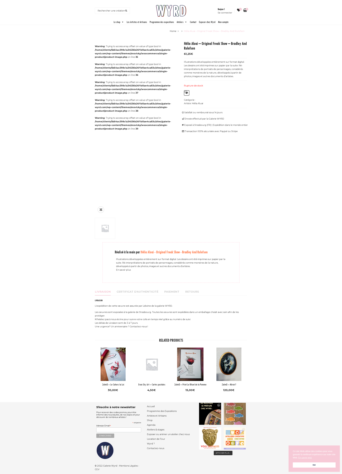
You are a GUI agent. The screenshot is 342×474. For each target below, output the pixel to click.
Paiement (171, 291)
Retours (192, 291)
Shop (150, 420)
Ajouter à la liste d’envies (186, 93)
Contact (193, 22)
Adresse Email (103, 425)
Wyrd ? (151, 443)
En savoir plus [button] (305, 458)
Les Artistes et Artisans (137, 22)
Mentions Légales (128, 466)
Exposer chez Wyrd (207, 22)
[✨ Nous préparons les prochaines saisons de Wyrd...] (210, 414)
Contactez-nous (155, 448)
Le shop (117, 22)
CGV (97, 469)
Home (173, 31)
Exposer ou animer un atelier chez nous (168, 434)
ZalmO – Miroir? (229, 384)
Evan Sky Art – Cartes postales (151, 384)
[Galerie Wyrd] (171, 10)
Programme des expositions (162, 22)
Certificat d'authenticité (137, 291)
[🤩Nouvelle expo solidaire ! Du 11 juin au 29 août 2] (210, 438)
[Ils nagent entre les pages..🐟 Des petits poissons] (235, 414)
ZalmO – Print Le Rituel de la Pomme (190, 384)
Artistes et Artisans (156, 416)
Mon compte (223, 22)
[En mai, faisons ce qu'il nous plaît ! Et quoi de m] (235, 438)
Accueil (151, 406)
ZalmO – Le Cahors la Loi (113, 384)
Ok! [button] (314, 465)
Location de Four (156, 439)
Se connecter (225, 12)
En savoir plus (123, 270)
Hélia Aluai (197, 103)
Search (126, 10)
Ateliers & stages (155, 429)
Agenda (151, 425)
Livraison (103, 291)
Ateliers (180, 22)
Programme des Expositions (162, 411)
